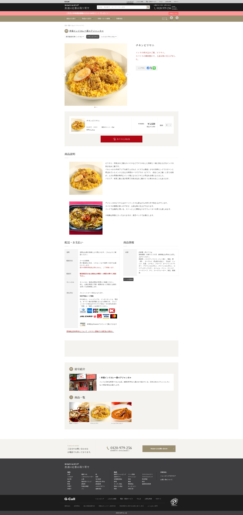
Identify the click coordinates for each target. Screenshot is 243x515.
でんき (161, 1)
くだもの (70, 476)
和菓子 (69, 488)
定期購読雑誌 (118, 479)
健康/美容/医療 (146, 484)
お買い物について (166, 479)
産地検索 (98, 484)
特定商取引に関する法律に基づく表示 (132, 506)
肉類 (68, 481)
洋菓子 (69, 486)
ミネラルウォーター (87, 476)
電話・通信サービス (151, 1)
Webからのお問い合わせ (159, 449)
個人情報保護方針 (89, 506)
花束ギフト (117, 476)
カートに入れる (123, 139)
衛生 (143, 481)
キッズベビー (132, 486)
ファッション (132, 476)
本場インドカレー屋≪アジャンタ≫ (86, 31)
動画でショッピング (120, 474)
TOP (66, 25)
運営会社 (67, 506)
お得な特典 (168, 1)
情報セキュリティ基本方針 (107, 506)
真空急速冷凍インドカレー (75, 36)
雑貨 (115, 488)
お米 (68, 474)
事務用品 (130, 484)
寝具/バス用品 (118, 486)
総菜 (97, 476)
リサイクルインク (147, 476)
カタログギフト (100, 486)
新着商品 (119, 18)
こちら (93, 130)
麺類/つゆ (84, 474)
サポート (176, 1)
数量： (162, 125)
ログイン (171, 20)
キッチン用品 (118, 484)
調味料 (83, 484)
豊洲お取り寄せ (100, 481)
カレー (73, 25)
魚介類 (69, 479)
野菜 (68, 484)
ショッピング (130, 1)
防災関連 (144, 479)
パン (82, 488)
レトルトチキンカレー (109, 36)
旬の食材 (98, 479)
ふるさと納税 (139, 1)
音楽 (129, 479)
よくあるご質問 (153, 506)
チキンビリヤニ (92, 36)
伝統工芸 (130, 488)
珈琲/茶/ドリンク (86, 481)
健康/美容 (98, 488)
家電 (115, 481)
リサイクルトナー (147, 474)
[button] (94, 107)
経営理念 (77, 506)
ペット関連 (131, 474)
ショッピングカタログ (168, 476)
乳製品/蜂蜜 (84, 486)
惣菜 (69, 25)
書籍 (129, 481)
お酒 (82, 479)
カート (177, 20)
